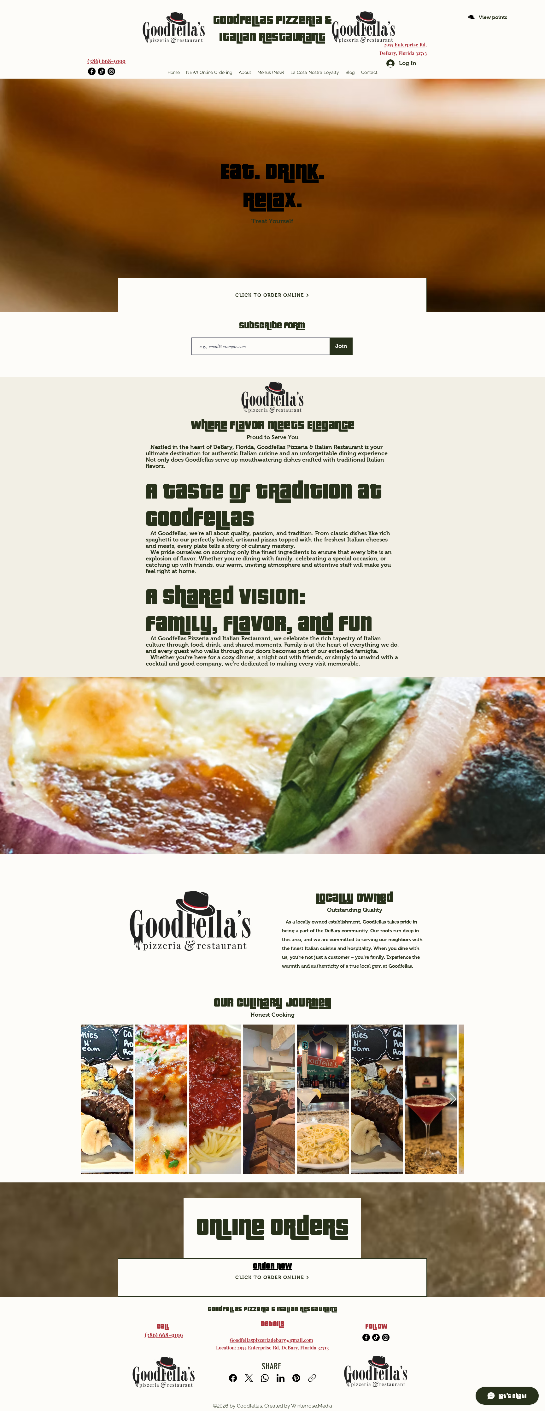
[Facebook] (92, 71)
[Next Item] (453, 1099)
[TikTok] (101, 71)
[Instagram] (111, 71)
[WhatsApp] (265, 1378)
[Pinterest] (296, 1378)
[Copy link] (312, 1378)
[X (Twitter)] (249, 1378)
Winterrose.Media (311, 1406)
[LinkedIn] (280, 1378)
